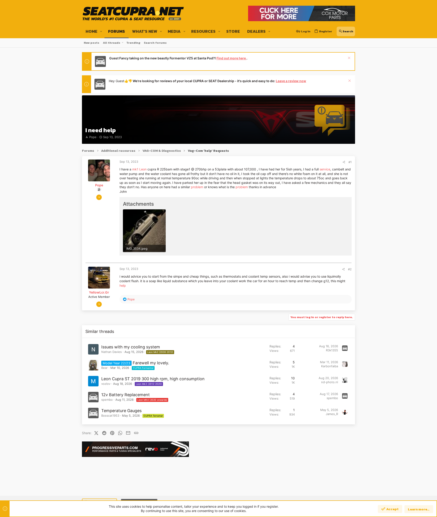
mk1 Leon (139, 169)
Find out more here (231, 58)
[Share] (344, 162)
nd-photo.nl (329, 382)
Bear (104, 368)
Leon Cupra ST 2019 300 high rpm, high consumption (153, 378)
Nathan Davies (111, 352)
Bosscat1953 (110, 415)
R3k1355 (332, 350)
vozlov (105, 383)
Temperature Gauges (121, 410)
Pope (93, 137)
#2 (350, 269)
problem (197, 187)
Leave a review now (291, 81)
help (122, 285)
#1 (350, 162)
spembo (107, 399)
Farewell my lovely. (151, 362)
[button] (101, 31)
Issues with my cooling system (130, 347)
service (325, 169)
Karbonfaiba (329, 366)
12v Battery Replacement (125, 394)
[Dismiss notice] (348, 58)
